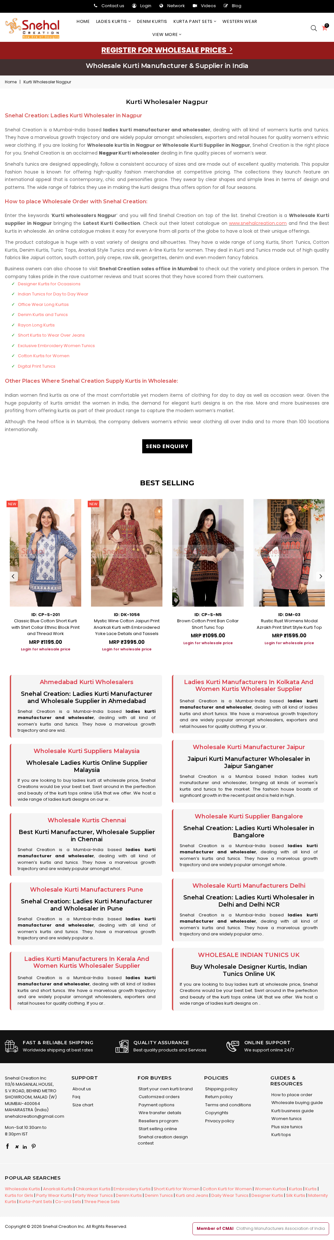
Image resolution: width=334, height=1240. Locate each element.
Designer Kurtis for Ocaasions (49, 284)
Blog (236, 6)
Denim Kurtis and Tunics (43, 314)
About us (81, 1089)
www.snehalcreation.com (258, 223)
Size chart (82, 1105)
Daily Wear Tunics (230, 1195)
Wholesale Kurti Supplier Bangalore (249, 816)
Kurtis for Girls (19, 1195)
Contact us (112, 6)
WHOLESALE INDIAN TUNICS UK (248, 955)
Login (145, 6)
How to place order (291, 1095)
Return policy (218, 1097)
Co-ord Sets (68, 1201)
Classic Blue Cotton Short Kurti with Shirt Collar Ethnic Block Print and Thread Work (45, 627)
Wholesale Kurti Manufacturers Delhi (248, 885)
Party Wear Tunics (94, 1195)
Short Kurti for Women (177, 1189)
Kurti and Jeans (192, 1195)
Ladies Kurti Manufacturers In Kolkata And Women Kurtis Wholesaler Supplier (248, 686)
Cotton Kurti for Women (227, 1189)
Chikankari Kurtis (93, 1189)
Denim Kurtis (129, 1195)
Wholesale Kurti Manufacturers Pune (86, 889)
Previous (13, 576)
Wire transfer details (159, 1113)
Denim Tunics (159, 1195)
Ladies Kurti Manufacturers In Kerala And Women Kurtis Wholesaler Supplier (86, 962)
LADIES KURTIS (112, 21)
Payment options (156, 1105)
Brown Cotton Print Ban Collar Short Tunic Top (208, 624)
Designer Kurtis (267, 1195)
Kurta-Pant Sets (35, 1201)
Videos (208, 6)
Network (176, 6)
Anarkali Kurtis (58, 1189)
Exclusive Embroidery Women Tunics (56, 346)
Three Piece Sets (102, 1201)
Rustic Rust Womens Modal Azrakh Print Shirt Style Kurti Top (289, 624)
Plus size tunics (286, 1127)
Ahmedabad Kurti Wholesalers (86, 682)
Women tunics (286, 1118)
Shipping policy (220, 1089)
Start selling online (157, 1129)
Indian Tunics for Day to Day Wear (53, 294)
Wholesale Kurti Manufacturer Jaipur (249, 747)
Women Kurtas (270, 1189)
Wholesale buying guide (296, 1102)
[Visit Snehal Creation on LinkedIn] (25, 1147)
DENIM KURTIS (152, 21)
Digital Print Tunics (36, 366)
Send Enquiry (167, 446)
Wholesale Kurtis (22, 1189)
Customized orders (159, 1097)
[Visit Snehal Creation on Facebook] (7, 1147)
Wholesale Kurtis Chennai (87, 820)
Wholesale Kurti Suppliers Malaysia (87, 751)
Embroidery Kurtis (132, 1189)
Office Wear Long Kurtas (43, 304)
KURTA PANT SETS (194, 21)
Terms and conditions (227, 1105)
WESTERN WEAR (239, 21)
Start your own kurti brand (165, 1089)
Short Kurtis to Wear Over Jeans (51, 335)
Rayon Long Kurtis (36, 325)
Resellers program (158, 1121)
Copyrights (216, 1113)
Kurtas (295, 1189)
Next (321, 576)
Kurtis (311, 1189)
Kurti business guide (292, 1111)
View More (165, 34)
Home (83, 21)
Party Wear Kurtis (54, 1195)
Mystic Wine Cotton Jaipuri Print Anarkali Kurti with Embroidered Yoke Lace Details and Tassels (127, 627)
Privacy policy (219, 1121)
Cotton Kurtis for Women (43, 356)
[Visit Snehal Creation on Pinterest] (33, 1147)
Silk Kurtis (295, 1195)
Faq (75, 1097)
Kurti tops (280, 1134)
